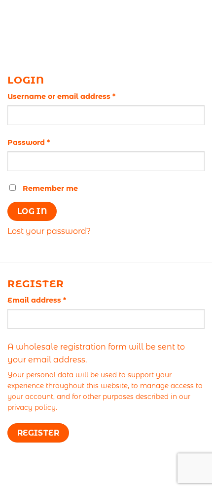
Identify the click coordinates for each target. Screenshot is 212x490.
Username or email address (78, 96)
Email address (53, 300)
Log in (32, 211)
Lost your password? (49, 231)
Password (45, 142)
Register (38, 433)
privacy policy (31, 407)
